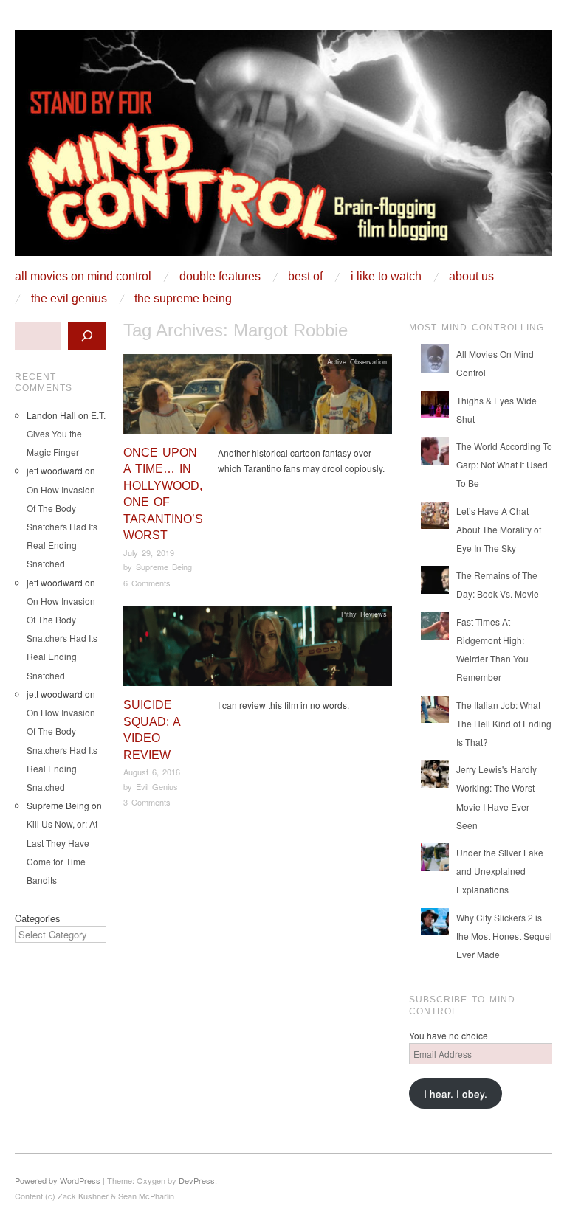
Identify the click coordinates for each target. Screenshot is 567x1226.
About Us (471, 277)
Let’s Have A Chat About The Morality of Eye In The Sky (498, 529)
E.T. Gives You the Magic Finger (66, 433)
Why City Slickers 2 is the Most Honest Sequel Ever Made (504, 935)
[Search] (87, 336)
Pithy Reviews (364, 614)
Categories (38, 918)
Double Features (220, 277)
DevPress (197, 1180)
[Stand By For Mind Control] (283, 148)
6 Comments (147, 583)
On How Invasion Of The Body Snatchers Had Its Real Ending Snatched (62, 526)
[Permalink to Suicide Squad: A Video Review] (257, 650)
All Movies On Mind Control (83, 277)
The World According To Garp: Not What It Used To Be (504, 464)
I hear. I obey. (455, 1094)
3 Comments (147, 802)
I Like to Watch (386, 277)
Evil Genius (157, 786)
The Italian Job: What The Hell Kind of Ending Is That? (503, 723)
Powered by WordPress (57, 1180)
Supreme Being (164, 566)
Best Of (305, 277)
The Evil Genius (69, 299)
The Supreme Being (183, 299)
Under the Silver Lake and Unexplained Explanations (499, 871)
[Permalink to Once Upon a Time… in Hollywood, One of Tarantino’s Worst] (257, 398)
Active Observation (357, 361)
